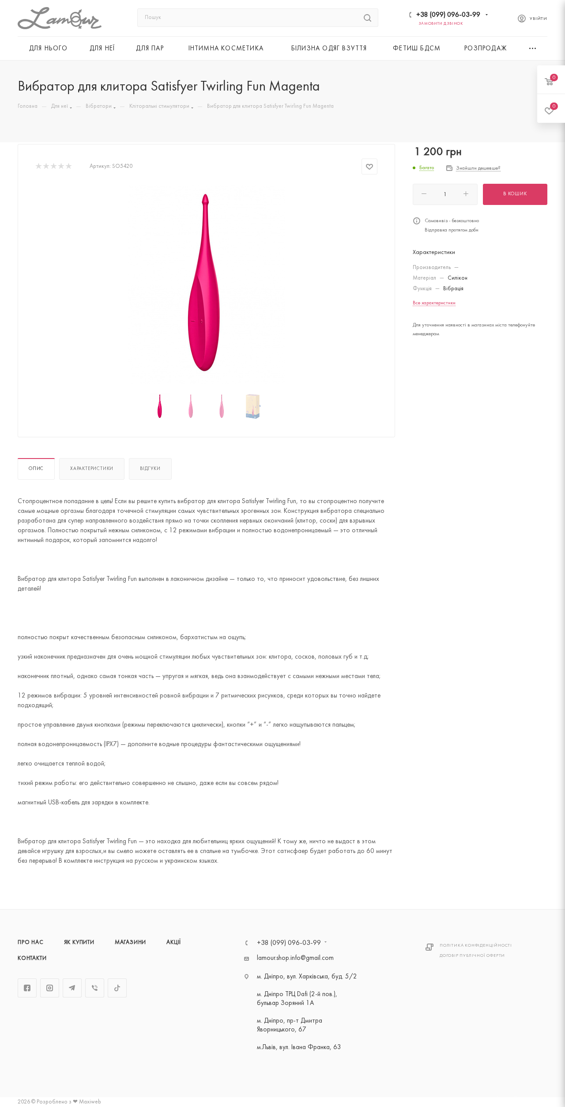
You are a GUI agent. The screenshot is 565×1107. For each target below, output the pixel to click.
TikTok (117, 987)
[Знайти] (367, 17)
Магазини (130, 942)
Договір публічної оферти (472, 956)
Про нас (31, 942)
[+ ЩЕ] (533, 48)
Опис (36, 468)
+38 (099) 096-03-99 (448, 15)
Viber (94, 987)
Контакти (32, 958)
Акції (173, 942)
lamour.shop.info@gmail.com (295, 958)
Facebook (27, 987)
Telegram (72, 987)
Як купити (79, 942)
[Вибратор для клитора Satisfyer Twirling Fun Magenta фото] (206, 285)
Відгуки (150, 468)
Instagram (49, 987)
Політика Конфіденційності (476, 946)
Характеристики (91, 468)
